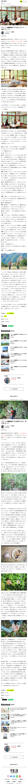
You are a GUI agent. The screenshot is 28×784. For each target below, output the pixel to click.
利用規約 (19, 781)
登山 (5, 316)
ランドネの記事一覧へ (14, 757)
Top (1, 5)
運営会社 (21, 779)
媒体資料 (8, 781)
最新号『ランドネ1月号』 (17, 41)
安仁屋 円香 (13, 379)
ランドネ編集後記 (10, 313)
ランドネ (5, 5)
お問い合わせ (14, 779)
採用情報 (14, 781)
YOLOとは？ (7, 779)
